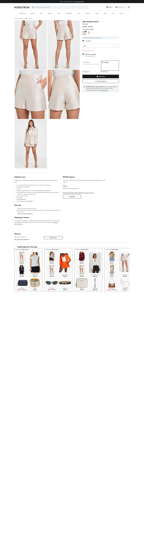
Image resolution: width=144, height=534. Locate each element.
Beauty (50, 13)
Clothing (26, 18)
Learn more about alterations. (25, 213)
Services (122, 13)
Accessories (69, 13)
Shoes (58, 13)
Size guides (88, 41)
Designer (87, 13)
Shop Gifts (72, 196)
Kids (78, 13)
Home (97, 13)
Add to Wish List (101, 81)
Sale (113, 13)
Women (33, 13)
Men (41, 13)
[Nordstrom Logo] (21, 7)
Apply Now (105, 90)
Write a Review (53, 237)
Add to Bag (102, 76)
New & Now (22, 13)
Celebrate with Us (79, 1)
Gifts (105, 13)
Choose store (85, 71)
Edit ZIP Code (104, 71)
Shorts (30, 18)
